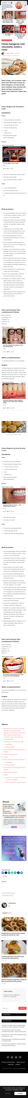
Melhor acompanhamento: (11, 754)
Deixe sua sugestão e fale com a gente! (15, 782)
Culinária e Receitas (6, 40)
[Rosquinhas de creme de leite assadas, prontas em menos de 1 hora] (14, 924)
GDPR (21, 1089)
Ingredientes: (9, 744)
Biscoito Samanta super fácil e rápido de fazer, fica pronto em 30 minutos (14, 980)
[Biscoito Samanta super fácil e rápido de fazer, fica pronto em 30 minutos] (14, 970)
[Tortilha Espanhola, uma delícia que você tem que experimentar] (14, 947)
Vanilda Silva (9, 53)
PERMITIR (20, 1093)
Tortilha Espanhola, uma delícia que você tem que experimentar (13, 957)
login (15, 995)
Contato (17, 1064)
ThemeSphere (22, 1068)
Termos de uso (20, 1062)
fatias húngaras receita (7, 895)
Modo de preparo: (10, 747)
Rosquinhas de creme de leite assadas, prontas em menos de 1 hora (13, 934)
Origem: (6, 757)
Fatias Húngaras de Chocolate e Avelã (13, 741)
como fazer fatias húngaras (8, 893)
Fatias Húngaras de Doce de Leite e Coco (14, 759)
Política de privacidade (8, 1062)
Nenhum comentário (7, 55)
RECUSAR (7, 1093)
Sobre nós (11, 1064)
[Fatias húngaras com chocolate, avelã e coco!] (14, 66)
